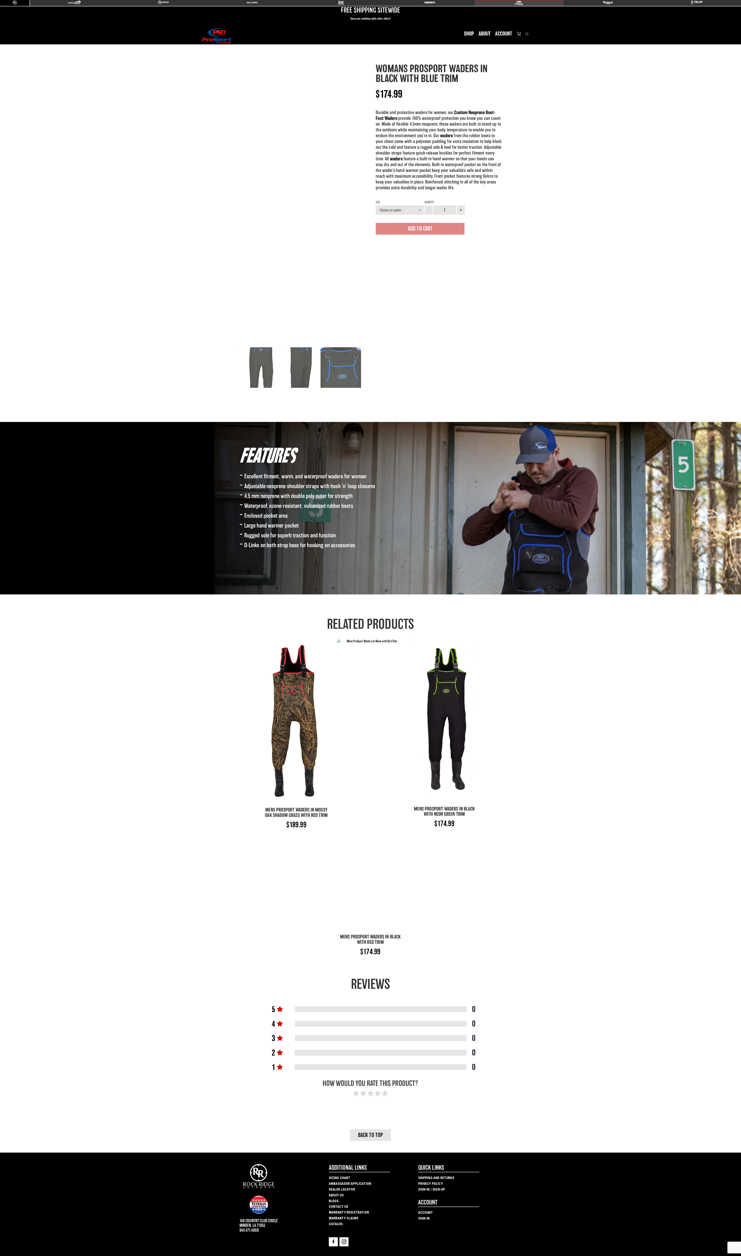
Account (503, 33)
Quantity (429, 202)
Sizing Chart (339, 1178)
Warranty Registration (349, 1212)
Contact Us (338, 1206)
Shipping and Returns (436, 1178)
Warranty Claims (343, 1218)
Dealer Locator (342, 1189)
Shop (469, 33)
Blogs (334, 1201)
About (485, 33)
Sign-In (424, 1218)
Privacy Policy (430, 1184)
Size (378, 202)
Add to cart (420, 229)
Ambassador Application (350, 1184)
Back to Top (370, 1135)
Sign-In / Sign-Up (431, 1189)
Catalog (336, 1224)
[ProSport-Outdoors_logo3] (216, 36)
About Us (336, 1195)
